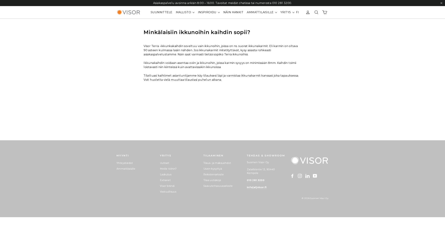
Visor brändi (167, 186)
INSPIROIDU (207, 12)
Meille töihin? (168, 168)
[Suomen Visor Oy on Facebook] (292, 176)
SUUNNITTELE (161, 12)
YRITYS (286, 12)
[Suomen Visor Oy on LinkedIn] (307, 176)
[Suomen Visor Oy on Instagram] (300, 176)
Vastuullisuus (168, 191)
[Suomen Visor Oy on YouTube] (315, 176)
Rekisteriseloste (213, 174)
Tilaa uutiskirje (212, 180)
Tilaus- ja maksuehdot (217, 163)
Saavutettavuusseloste (218, 186)
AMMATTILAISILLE (260, 12)
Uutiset (164, 163)
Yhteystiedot (124, 163)
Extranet (165, 180)
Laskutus (165, 174)
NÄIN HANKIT (233, 12)
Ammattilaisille (125, 168)
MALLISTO (184, 12)
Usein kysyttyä (212, 168)
